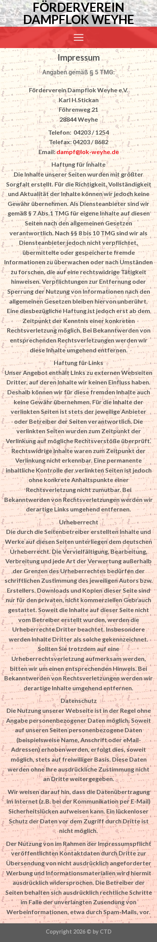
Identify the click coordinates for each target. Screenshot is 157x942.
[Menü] (78, 37)
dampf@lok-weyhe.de (87, 151)
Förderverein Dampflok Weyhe (78, 13)
